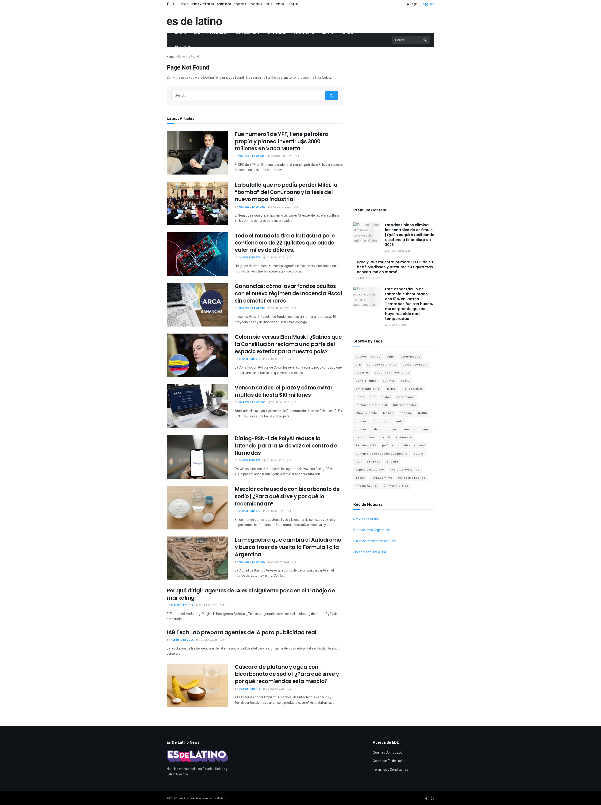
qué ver (419, 454)
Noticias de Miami (366, 519)
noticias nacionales (400, 429)
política (387, 445)
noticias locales (368, 429)
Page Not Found (188, 56)
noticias (362, 421)
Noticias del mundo (388, 421)
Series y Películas (202, 4)
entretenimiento (367, 389)
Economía (255, 4)
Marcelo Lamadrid (252, 156)
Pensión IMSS (366, 445)
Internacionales (405, 405)
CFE (358, 365)
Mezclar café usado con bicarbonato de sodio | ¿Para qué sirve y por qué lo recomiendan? (287, 496)
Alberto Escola (182, 605)
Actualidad (224, 4)
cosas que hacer (415, 365)
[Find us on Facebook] (168, 4)
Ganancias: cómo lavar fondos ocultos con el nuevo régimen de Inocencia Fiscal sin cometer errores (288, 293)
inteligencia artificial (371, 405)
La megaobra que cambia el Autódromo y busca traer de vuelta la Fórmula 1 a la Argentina (288, 547)
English (294, 4)
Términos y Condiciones (390, 769)
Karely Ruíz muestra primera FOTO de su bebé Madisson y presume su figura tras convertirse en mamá (395, 267)
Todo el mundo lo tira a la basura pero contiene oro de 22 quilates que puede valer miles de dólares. (285, 243)
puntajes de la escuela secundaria (382, 454)
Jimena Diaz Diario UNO (370, 552)
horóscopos (406, 397)
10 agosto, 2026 (281, 156)
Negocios (240, 4)
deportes (362, 373)
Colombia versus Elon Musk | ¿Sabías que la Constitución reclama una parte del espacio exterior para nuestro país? (288, 344)
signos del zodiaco (370, 470)
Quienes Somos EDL (387, 752)
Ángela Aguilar (367, 486)
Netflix (423, 413)
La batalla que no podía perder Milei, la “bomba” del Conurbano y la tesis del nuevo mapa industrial (286, 192)
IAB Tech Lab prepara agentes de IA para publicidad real (241, 632)
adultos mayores (368, 357)
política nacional (412, 445)
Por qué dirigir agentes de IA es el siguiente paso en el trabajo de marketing (251, 594)
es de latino (194, 20)
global (386, 397)
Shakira (392, 462)
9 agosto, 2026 (280, 207)
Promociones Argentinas (371, 530)
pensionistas (365, 437)
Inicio (184, 4)
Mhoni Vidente (366, 413)
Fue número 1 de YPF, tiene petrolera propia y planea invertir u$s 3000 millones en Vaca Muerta (281, 141)
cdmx (390, 357)
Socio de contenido (404, 470)
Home (170, 56)
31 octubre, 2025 (398, 251)
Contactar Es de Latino (389, 760)
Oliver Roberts (250, 258)
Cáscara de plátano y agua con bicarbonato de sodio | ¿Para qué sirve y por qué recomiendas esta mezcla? (287, 674)
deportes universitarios (392, 373)
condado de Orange (382, 365)
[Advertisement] (394, 124)
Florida (390, 389)
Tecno (360, 478)
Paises (279, 4)
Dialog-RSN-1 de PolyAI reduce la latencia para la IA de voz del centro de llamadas (286, 446)
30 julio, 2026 (274, 258)
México (388, 413)
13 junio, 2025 (396, 325)
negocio (406, 413)
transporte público (411, 478)
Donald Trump (366, 381)
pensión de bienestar (396, 437)
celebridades (410, 357)
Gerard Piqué (365, 397)
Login (413, 4)
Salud (268, 4)
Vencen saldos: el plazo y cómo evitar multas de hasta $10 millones (284, 391)
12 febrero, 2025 (370, 278)
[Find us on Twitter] (173, 4)
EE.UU (405, 381)
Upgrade (428, 4)
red (358, 462)
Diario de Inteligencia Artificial (374, 541)
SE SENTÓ (374, 462)
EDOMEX (389, 381)
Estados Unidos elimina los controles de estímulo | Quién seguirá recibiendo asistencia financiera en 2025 (409, 234)
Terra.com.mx (381, 478)
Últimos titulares (396, 486)
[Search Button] (425, 40)
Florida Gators (412, 389)
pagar (425, 429)
